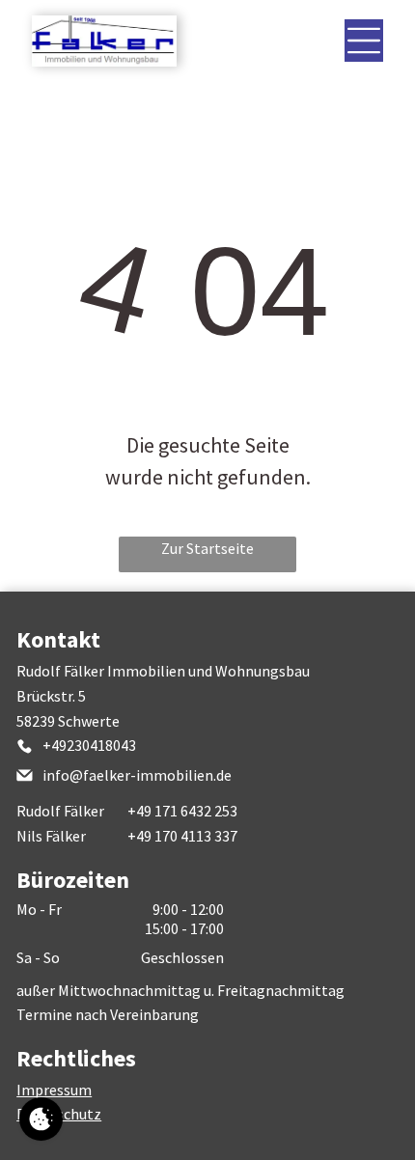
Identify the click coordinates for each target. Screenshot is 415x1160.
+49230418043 (89, 745)
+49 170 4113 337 (182, 835)
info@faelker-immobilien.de (137, 775)
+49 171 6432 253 (182, 810)
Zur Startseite (207, 548)
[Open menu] (364, 40)
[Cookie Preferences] (41, 1119)
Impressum (54, 1089)
